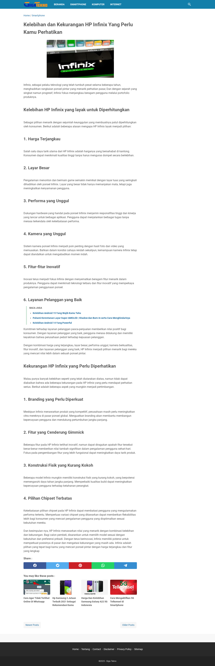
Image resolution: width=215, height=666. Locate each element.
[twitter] (57, 565)
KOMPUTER (98, 4)
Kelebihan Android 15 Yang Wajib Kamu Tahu (57, 313)
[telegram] (125, 565)
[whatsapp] (103, 565)
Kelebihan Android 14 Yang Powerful (52, 322)
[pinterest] (80, 565)
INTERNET (115, 4)
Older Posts (128, 625)
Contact (97, 649)
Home (75, 649)
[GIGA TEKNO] (36, 4)
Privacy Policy (124, 649)
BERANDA (59, 4)
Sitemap (138, 649)
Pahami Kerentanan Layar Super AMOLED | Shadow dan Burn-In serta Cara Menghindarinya (81, 318)
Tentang (85, 649)
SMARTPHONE (78, 4)
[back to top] (208, 658)
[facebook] (35, 565)
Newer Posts (32, 625)
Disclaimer (109, 649)
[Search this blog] (189, 4)
